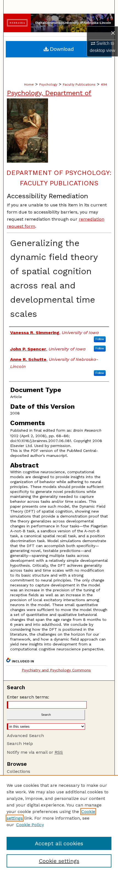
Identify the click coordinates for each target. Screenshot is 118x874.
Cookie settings (59, 861)
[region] (59, 824)
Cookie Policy (30, 824)
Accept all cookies (59, 843)
